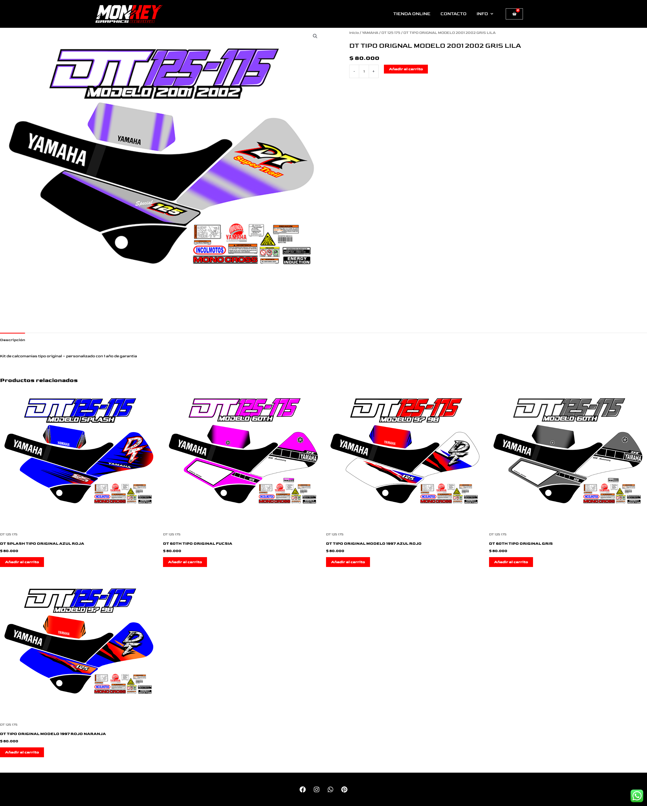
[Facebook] (302, 789)
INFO (482, 13)
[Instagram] (316, 789)
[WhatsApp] (330, 789)
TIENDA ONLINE (411, 13)
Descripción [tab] (12, 340)
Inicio (354, 33)
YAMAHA (370, 33)
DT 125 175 (390, 33)
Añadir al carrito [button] (22, 562)
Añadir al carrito (406, 69)
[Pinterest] (344, 789)
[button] (315, 36)
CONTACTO (454, 13)
